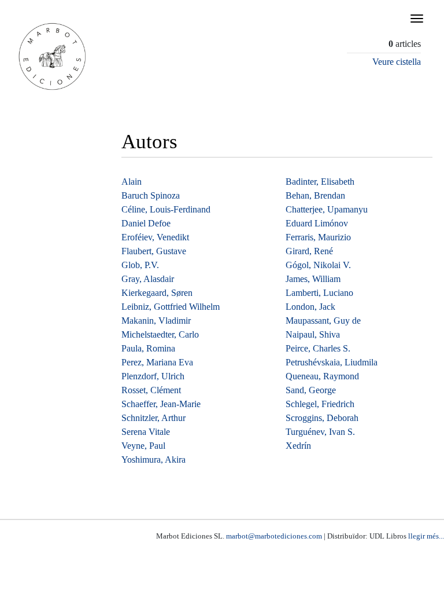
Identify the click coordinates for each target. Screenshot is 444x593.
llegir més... (426, 536)
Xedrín (298, 446)
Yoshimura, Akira (153, 459)
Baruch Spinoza (150, 195)
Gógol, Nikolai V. (318, 265)
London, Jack (310, 307)
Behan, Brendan (315, 195)
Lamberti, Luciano (319, 293)
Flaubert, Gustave (153, 251)
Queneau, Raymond (322, 376)
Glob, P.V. (140, 265)
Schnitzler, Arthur (153, 418)
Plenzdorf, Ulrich (152, 376)
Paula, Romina (148, 348)
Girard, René (309, 251)
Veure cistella (396, 62)
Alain (131, 181)
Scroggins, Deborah (322, 418)
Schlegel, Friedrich (320, 404)
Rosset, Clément (151, 390)
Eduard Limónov (317, 223)
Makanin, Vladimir (156, 320)
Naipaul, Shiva (313, 334)
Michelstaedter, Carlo (160, 334)
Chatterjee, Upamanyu (327, 209)
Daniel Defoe (146, 223)
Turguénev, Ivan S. (320, 432)
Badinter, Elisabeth (320, 181)
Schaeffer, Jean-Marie (161, 404)
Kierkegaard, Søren (157, 293)
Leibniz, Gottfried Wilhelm (170, 307)
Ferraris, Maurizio (318, 237)
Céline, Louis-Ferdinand (165, 209)
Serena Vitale (145, 432)
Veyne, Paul (143, 446)
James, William (313, 279)
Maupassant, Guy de (323, 320)
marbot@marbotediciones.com (274, 536)
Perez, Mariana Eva (157, 362)
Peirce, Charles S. (318, 348)
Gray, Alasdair (147, 279)
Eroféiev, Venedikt (155, 237)
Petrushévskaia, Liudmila (332, 362)
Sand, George (311, 390)
